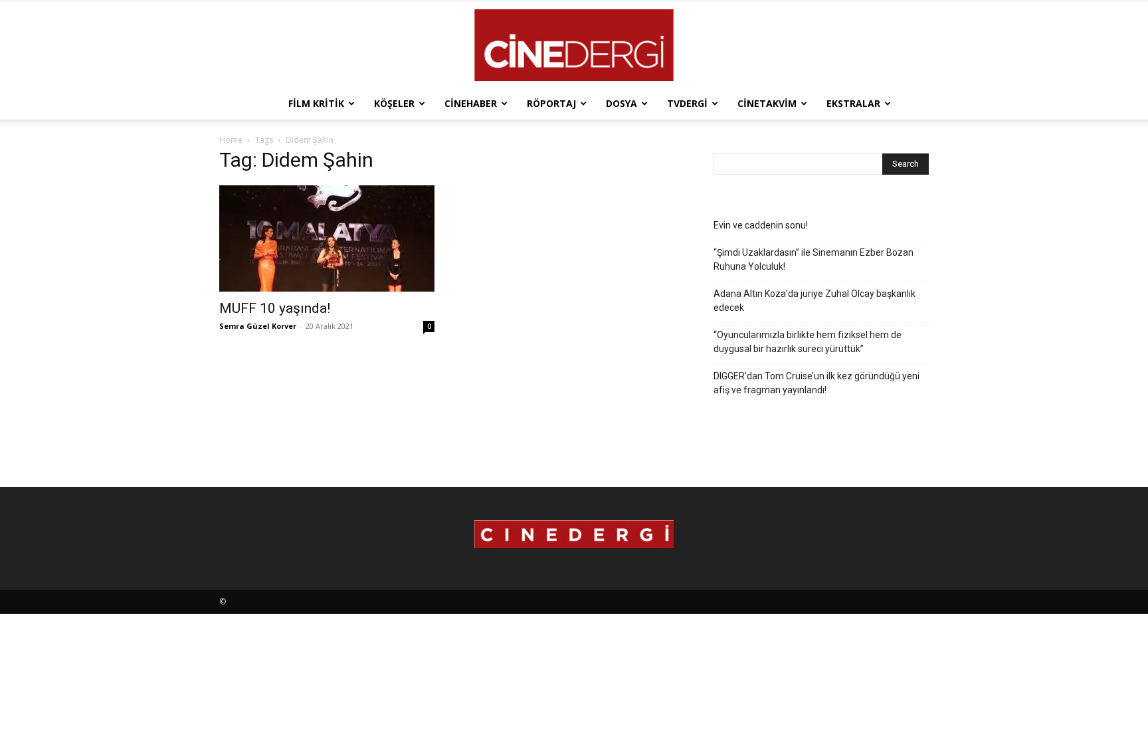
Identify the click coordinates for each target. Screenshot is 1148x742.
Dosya (621, 103)
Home (230, 139)
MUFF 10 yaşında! (274, 308)
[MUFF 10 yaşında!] (326, 238)
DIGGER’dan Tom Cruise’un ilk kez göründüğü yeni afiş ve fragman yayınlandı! (816, 383)
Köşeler (394, 103)
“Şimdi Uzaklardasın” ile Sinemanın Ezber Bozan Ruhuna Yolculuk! (813, 259)
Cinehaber (470, 103)
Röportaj (551, 103)
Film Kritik (316, 103)
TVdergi (687, 103)
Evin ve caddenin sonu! (761, 225)
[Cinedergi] (574, 45)
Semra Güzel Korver (257, 326)
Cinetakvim (767, 103)
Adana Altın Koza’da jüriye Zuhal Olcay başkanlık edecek (814, 300)
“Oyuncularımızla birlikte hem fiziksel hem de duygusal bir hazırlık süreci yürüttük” (808, 341)
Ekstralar (853, 103)
